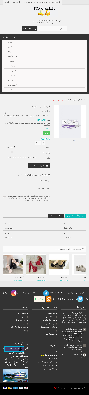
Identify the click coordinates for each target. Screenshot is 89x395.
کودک (9, 52)
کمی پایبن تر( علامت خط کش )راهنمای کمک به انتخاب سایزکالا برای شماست (27, 124)
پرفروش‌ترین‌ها (21, 320)
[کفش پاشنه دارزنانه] (13, 264)
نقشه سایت (23, 331)
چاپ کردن (43, 180)
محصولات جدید (21, 317)
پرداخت (15, 2)
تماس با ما (23, 324)
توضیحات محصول (75, 215)
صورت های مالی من (49, 320)
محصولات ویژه (22, 313)
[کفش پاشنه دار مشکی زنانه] (59, 264)
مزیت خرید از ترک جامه (18, 327)
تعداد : (48, 143)
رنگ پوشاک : (45, 153)
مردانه (12, 66)
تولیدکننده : (46, 148)
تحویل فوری (12, 85)
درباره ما (53, 351)
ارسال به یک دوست (22, 175)
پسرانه (12, 76)
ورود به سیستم (51, 331)
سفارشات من (51, 317)
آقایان (9, 47)
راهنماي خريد (51, 358)
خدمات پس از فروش (48, 365)
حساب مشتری (51, 313)
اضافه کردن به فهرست (40, 175)
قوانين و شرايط (48, 355)
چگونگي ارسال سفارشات (47, 362)
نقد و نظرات (56, 215)
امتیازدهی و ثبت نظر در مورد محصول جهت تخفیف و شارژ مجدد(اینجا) (25, 116)
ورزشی (10, 80)
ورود (6, 2)
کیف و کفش (12, 57)
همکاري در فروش (50, 369)
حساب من (54, 2)
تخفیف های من (51, 334)
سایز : (48, 158)
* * (5, 113)
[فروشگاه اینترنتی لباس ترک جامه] (44, 12)
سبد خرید (27, 2)
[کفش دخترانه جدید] (71, 144)
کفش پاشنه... (18, 277)
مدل (48, 120)
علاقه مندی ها (40, 2)
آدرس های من (51, 324)
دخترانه (13, 71)
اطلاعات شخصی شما (48, 327)
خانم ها (10, 42)
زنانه (12, 61)
